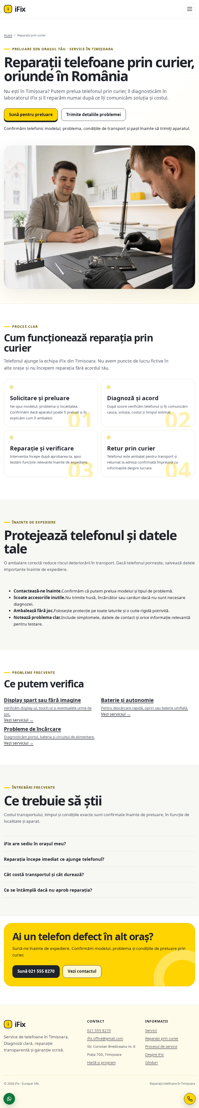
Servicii (151, 1030)
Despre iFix (154, 1054)
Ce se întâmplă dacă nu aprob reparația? (48, 890)
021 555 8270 (99, 1030)
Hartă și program (101, 1062)
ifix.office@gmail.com (105, 1038)
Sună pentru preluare (31, 114)
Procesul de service (161, 1046)
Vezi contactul (82, 971)
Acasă (8, 35)
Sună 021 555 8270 (36, 971)
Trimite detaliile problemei (93, 114)
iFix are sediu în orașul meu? (35, 843)
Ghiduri (151, 1062)
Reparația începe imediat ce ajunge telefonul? (54, 859)
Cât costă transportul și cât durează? (44, 874)
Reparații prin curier (161, 1038)
